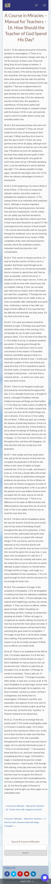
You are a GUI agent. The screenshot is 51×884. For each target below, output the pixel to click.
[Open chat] (45, 878)
